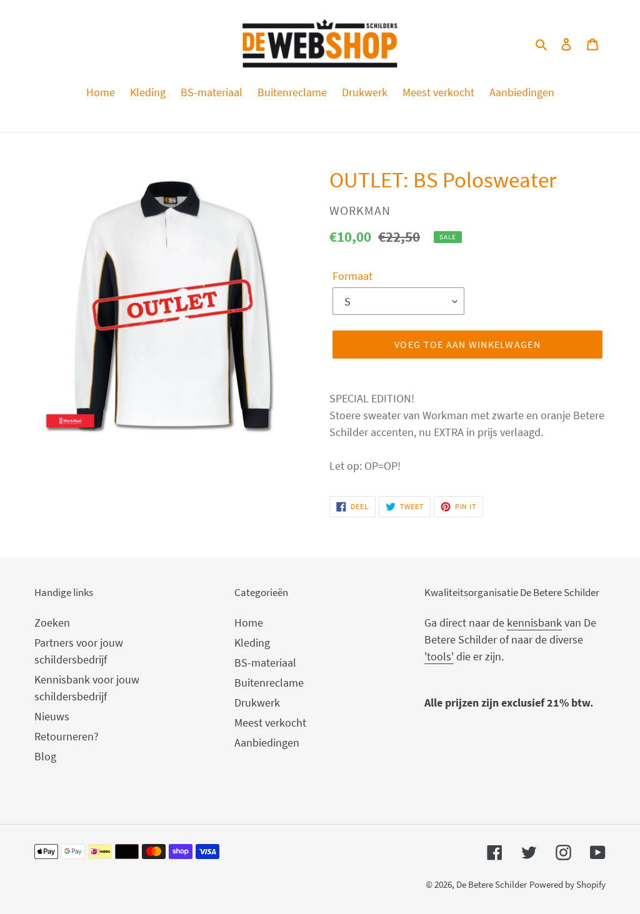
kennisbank (534, 622)
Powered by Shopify (567, 884)
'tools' (439, 656)
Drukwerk (257, 702)
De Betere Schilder (491, 884)
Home (248, 622)
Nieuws (51, 716)
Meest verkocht (270, 722)
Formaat (352, 276)
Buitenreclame (269, 682)
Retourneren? (66, 736)
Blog (45, 756)
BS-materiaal (265, 662)
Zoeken (52, 622)
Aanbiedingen (266, 742)
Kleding (252, 642)
